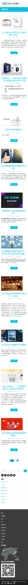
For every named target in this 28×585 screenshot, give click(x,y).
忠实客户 (3, 533)
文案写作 (3, 493)
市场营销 (3, 490)
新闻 (2, 496)
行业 (2, 521)
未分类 (2, 499)
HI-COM (3, 40)
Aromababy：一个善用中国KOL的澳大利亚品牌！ (14, 387)
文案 (2, 518)
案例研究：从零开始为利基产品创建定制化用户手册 (14, 79)
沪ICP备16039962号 (5, 581)
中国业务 (3, 481)
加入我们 (3, 536)
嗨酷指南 (3, 487)
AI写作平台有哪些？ (14, 130)
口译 (2, 484)
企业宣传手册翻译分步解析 (14, 345)
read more (14, 52)
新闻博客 (3, 524)
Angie (19, 171)
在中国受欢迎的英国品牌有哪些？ (14, 434)
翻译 (9, 42)
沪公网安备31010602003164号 (18, 581)
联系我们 (3, 539)
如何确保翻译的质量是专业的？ (14, 167)
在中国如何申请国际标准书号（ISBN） (14, 294)
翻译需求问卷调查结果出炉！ (14, 212)
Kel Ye (18, 37)
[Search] (25, 471)
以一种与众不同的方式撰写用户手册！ (14, 33)
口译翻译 (3, 516)
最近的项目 (3, 527)
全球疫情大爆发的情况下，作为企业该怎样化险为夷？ (14, 252)
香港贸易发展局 (15, 316)
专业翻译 (11, 218)
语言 (2, 542)
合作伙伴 (3, 530)
